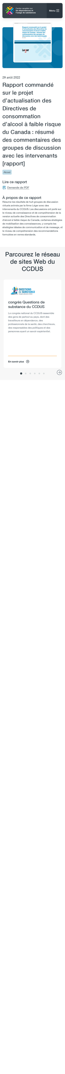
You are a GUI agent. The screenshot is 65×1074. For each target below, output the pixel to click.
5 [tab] (39, 373)
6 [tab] (43, 373)
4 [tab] (34, 373)
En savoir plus (16, 361)
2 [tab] (25, 373)
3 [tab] (30, 373)
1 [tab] (21, 373)
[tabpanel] (32, 324)
